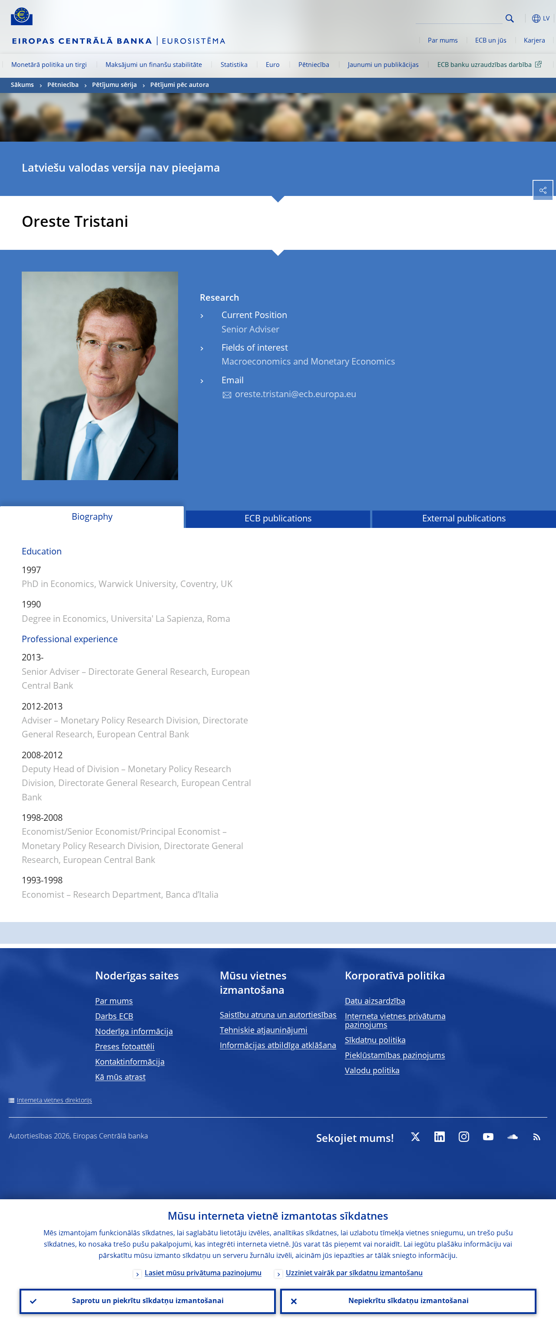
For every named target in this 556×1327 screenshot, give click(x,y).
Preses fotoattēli (125, 1047)
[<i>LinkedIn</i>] (439, 1136)
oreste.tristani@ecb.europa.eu (295, 395)
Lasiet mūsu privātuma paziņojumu (203, 1273)
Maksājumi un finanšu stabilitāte (154, 65)
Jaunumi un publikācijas (383, 65)
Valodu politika (372, 1071)
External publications (464, 519)
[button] (523, 18)
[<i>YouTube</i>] (488, 1136)
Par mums (443, 41)
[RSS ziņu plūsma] (536, 1136)
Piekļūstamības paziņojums (395, 1056)
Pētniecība (313, 65)
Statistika (234, 65)
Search (510, 18)
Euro (273, 65)
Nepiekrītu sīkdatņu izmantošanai (408, 1301)
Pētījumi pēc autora (179, 85)
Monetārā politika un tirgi (49, 65)
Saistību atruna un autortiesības (278, 1015)
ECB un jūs (490, 41)
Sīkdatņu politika (375, 1041)
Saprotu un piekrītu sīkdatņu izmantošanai (148, 1301)
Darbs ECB (114, 1017)
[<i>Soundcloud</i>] (512, 1136)
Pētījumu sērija (114, 85)
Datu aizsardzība (375, 1001)
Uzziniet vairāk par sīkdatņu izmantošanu (354, 1273)
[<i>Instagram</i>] (463, 1136)
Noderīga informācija (134, 1032)
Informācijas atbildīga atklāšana (278, 1046)
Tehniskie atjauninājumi (264, 1031)
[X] (415, 1136)
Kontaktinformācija (130, 1062)
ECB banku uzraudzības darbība (484, 65)
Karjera (534, 41)
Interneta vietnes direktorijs (54, 1101)
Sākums (22, 85)
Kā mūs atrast (120, 1078)
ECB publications (278, 519)
